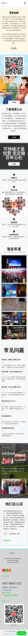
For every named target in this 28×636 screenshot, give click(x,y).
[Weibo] (3, 570)
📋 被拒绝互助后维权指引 (10, 595)
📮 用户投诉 (6, 593)
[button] (25, 3)
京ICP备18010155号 (7, 634)
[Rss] (9, 570)
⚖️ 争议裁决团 (6, 590)
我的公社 (22, 633)
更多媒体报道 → (7, 540)
